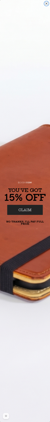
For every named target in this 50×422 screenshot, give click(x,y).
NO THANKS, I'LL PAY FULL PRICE (25, 222)
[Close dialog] (46, 3)
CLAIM (25, 210)
